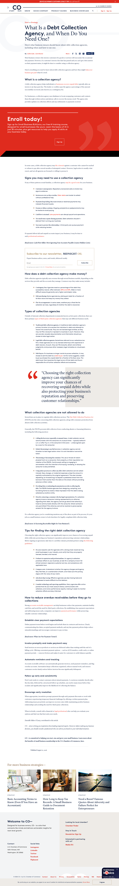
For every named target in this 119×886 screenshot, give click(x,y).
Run (19, 11)
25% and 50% (65, 290)
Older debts (62, 195)
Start (12, 11)
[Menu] (8, 7)
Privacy (61, 877)
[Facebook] (72, 54)
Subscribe (84, 263)
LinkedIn (33, 850)
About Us (53, 877)
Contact (45, 877)
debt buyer (59, 356)
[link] (92, 11)
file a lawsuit (59, 165)
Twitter (33, 853)
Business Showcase (79, 11)
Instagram (34, 847)
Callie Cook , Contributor (35, 53)
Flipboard (34, 860)
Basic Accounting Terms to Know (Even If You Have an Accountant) (22, 802)
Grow (27, 11)
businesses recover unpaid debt (67, 84)
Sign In (103, 11)
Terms (79, 877)
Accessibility (71, 877)
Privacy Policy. (49, 267)
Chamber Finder (72, 826)
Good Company (40, 11)
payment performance (69, 611)
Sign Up (109, 11)
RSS (93, 877)
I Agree (102, 882)
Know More (86, 882)
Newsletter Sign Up (73, 834)
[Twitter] (76, 54)
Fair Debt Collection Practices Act (81, 417)
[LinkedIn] (80, 54)
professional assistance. (36, 236)
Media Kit (69, 845)
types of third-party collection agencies (48, 319)
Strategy (34, 22)
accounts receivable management (41, 605)
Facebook (34, 857)
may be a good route (73, 183)
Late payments (55, 214)
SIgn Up (59, 142)
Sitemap (86, 877)
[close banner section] (115, 1)
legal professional (61, 711)
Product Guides (59, 11)
